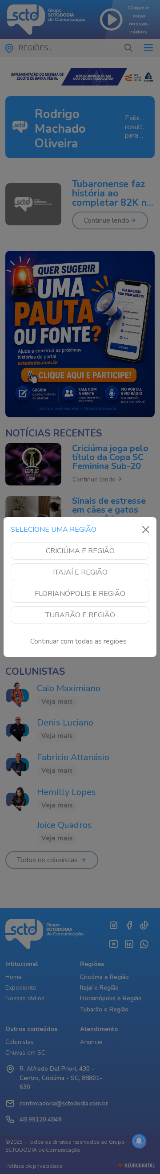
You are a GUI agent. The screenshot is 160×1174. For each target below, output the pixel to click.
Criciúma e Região (80, 551)
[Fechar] (146, 529)
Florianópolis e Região (80, 594)
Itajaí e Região (80, 572)
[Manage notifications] (139, 1141)
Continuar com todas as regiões (78, 641)
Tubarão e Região (80, 615)
